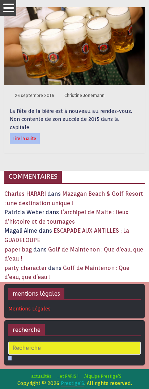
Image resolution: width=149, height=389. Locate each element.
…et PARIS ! (67, 376)
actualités (41, 376)
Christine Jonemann (84, 95)
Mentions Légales (29, 309)
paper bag (18, 249)
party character (25, 268)
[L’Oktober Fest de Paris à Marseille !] (74, 11)
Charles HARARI (25, 193)
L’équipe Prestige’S (103, 376)
